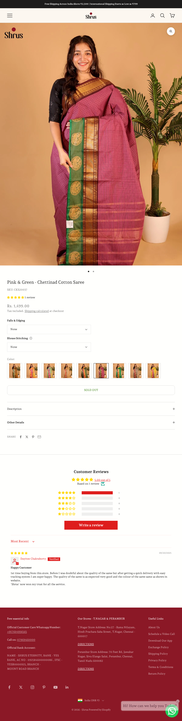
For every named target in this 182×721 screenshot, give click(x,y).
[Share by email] (39, 437)
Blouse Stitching (17, 338)
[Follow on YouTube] (55, 687)
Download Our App (160, 640)
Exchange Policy (158, 647)
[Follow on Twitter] (21, 687)
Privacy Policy (157, 660)
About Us (154, 627)
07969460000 (26, 639)
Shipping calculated (37, 311)
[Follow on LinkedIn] (67, 687)
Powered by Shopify (100, 709)
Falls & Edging (16, 320)
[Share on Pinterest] (33, 437)
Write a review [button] (91, 525)
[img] (19, 553)
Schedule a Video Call (161, 634)
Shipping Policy (158, 653)
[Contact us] (171, 710)
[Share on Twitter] (27, 437)
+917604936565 (17, 631)
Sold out (91, 390)
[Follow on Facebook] (9, 687)
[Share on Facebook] (20, 437)
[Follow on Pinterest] (44, 687)
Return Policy (156, 673)
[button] (16, 297)
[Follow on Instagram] (32, 687)
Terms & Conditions (160, 667)
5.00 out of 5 (102, 479)
